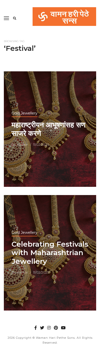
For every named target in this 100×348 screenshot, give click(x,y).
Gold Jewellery (24, 113)
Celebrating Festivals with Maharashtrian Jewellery (50, 253)
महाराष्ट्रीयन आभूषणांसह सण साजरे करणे (48, 129)
